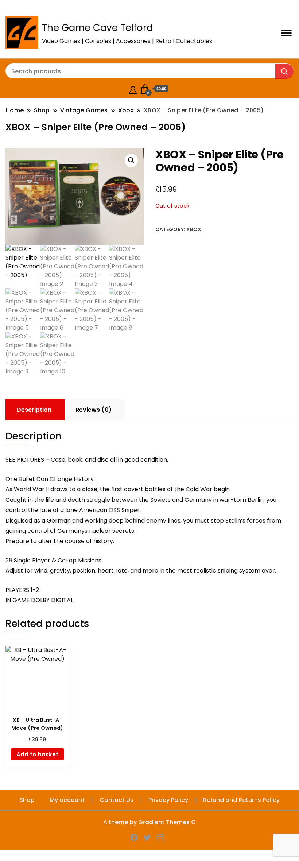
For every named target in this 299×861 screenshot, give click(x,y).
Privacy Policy (168, 800)
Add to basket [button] (37, 754)
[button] (131, 160)
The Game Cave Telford (97, 27)
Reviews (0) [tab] (93, 410)
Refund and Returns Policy (241, 800)
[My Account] (133, 88)
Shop (27, 800)
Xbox (193, 229)
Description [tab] (34, 410)
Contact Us (116, 800)
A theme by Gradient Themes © (149, 822)
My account (67, 800)
